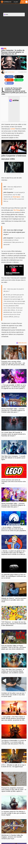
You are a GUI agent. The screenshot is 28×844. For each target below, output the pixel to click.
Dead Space (16, 197)
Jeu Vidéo (16, 1)
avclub (13, 129)
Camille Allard (10, 72)
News (5, 48)
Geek (2, 48)
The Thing (16, 210)
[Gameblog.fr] (5, 2)
